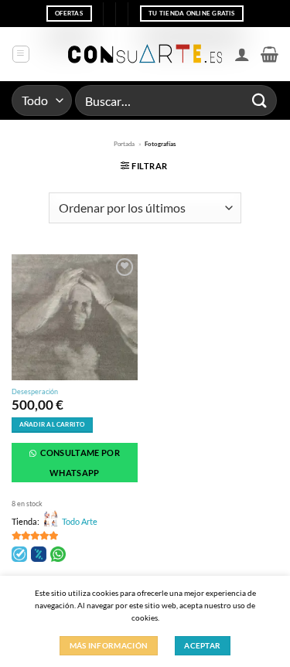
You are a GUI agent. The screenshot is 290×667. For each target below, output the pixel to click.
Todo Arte (79, 521)
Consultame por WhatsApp (79, 463)
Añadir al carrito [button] (52, 424)
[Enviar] (259, 100)
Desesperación (35, 391)
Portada (124, 144)
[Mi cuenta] (242, 54)
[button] (20, 54)
